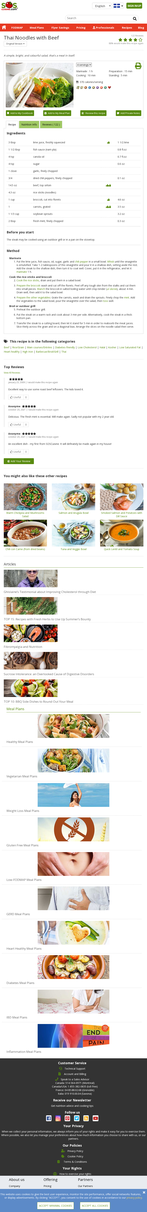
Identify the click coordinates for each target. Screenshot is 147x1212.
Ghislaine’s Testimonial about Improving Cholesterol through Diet (50, 592)
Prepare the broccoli (28, 285)
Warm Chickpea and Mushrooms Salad (25, 514)
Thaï (64, 351)
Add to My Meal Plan (59, 113)
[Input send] (135, 18)
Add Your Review (20, 461)
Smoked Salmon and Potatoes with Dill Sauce (121, 514)
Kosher (112, 347)
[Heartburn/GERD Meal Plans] (73, 896)
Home (4, 27)
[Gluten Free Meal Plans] (73, 827)
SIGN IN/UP (134, 6)
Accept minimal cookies (55, 1205)
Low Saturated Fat (130, 347)
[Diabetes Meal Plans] (73, 965)
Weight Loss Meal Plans (22, 811)
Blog (141, 27)
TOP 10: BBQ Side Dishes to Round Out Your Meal (38, 701)
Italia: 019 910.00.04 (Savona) (75, 1093)
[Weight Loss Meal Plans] (73, 793)
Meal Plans (37, 27)
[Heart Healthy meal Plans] (73, 931)
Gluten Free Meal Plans (22, 845)
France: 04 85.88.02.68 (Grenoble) (75, 1090)
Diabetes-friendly (65, 347)
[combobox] (15, 43)
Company (14, 1186)
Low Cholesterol (87, 347)
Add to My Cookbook (21, 113)
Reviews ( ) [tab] (51, 124)
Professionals (104, 27)
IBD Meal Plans (16, 1017)
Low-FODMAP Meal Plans (24, 880)
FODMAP (17, 27)
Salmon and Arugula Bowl (74, 513)
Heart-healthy (12, 351)
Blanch (41, 289)
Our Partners (85, 1186)
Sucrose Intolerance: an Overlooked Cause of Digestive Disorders (49, 674)
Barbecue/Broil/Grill (47, 351)
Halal (102, 347)
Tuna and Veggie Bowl (74, 549)
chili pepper (81, 261)
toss (105, 301)
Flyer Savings (60, 27)
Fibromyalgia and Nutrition (23, 647)
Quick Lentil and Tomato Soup (121, 549)
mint (126, 297)
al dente (112, 289)
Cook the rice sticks (27, 280)
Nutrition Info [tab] (29, 124)
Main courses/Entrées (40, 347)
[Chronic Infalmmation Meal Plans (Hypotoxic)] (73, 1034)
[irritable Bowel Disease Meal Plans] (73, 999)
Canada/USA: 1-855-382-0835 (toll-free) (75, 1086)
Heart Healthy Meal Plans (24, 948)
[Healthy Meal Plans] (73, 726)
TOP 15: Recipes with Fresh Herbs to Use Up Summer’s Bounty (47, 619)
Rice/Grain (18, 347)
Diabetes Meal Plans (20, 983)
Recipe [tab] (12, 124)
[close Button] (144, 1192)
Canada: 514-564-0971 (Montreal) (74, 1083)
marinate (21, 271)
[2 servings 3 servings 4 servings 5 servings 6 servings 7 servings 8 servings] (84, 64)
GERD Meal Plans (18, 914)
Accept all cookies (95, 1205)
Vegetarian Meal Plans (21, 776)
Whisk (110, 261)
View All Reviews (12, 372)
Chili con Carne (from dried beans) (25, 549)
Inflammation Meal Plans (23, 1052)
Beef (7, 347)
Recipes (127, 27)
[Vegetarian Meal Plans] (73, 758)
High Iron (28, 351)
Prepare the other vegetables (33, 297)
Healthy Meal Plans (19, 742)
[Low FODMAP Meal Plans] (73, 862)
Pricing (81, 27)
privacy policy (134, 1197)
